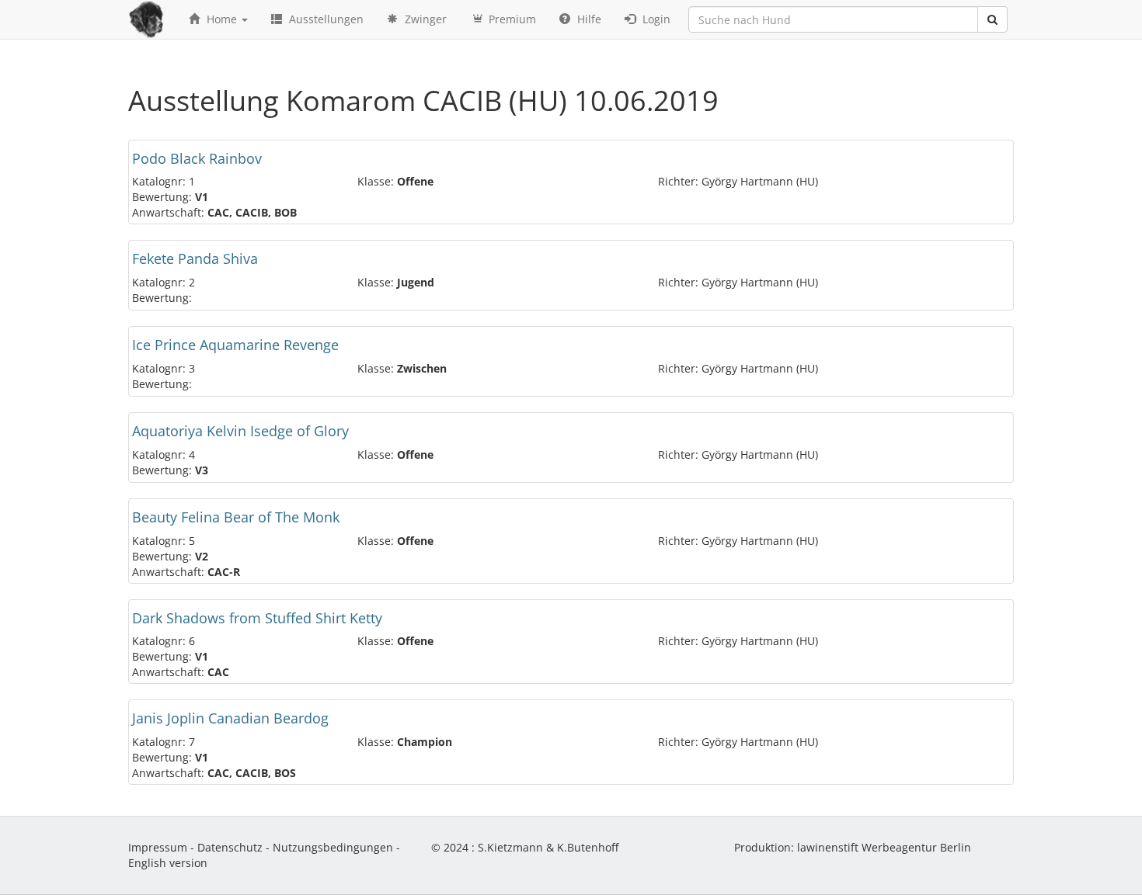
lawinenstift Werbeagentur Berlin (884, 847)
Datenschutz (230, 847)
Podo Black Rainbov (197, 158)
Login (654, 19)
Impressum (157, 847)
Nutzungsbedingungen (333, 847)
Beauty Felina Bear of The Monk (235, 517)
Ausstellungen (325, 19)
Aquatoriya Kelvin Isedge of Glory (240, 430)
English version (167, 862)
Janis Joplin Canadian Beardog (230, 718)
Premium (511, 19)
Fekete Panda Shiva (195, 258)
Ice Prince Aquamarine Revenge (235, 344)
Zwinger (424, 19)
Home (222, 19)
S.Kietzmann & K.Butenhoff (548, 847)
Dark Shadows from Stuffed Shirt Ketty (257, 618)
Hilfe (587, 19)
